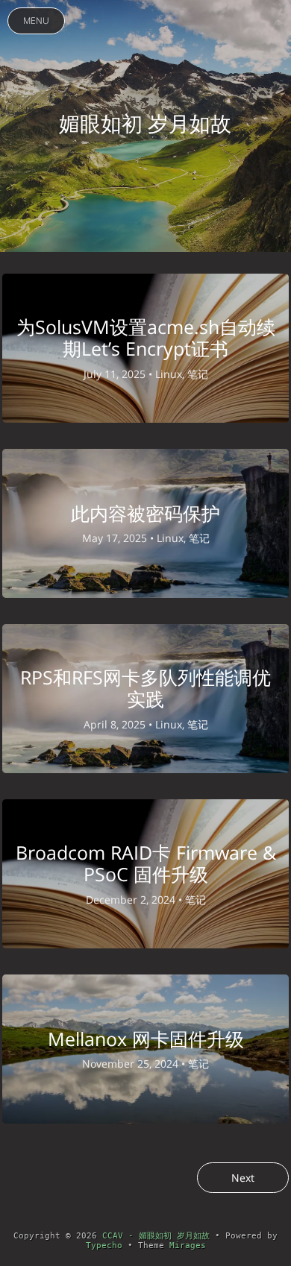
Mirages (187, 1245)
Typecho (104, 1245)
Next (242, 1178)
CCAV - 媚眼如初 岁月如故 (156, 1236)
